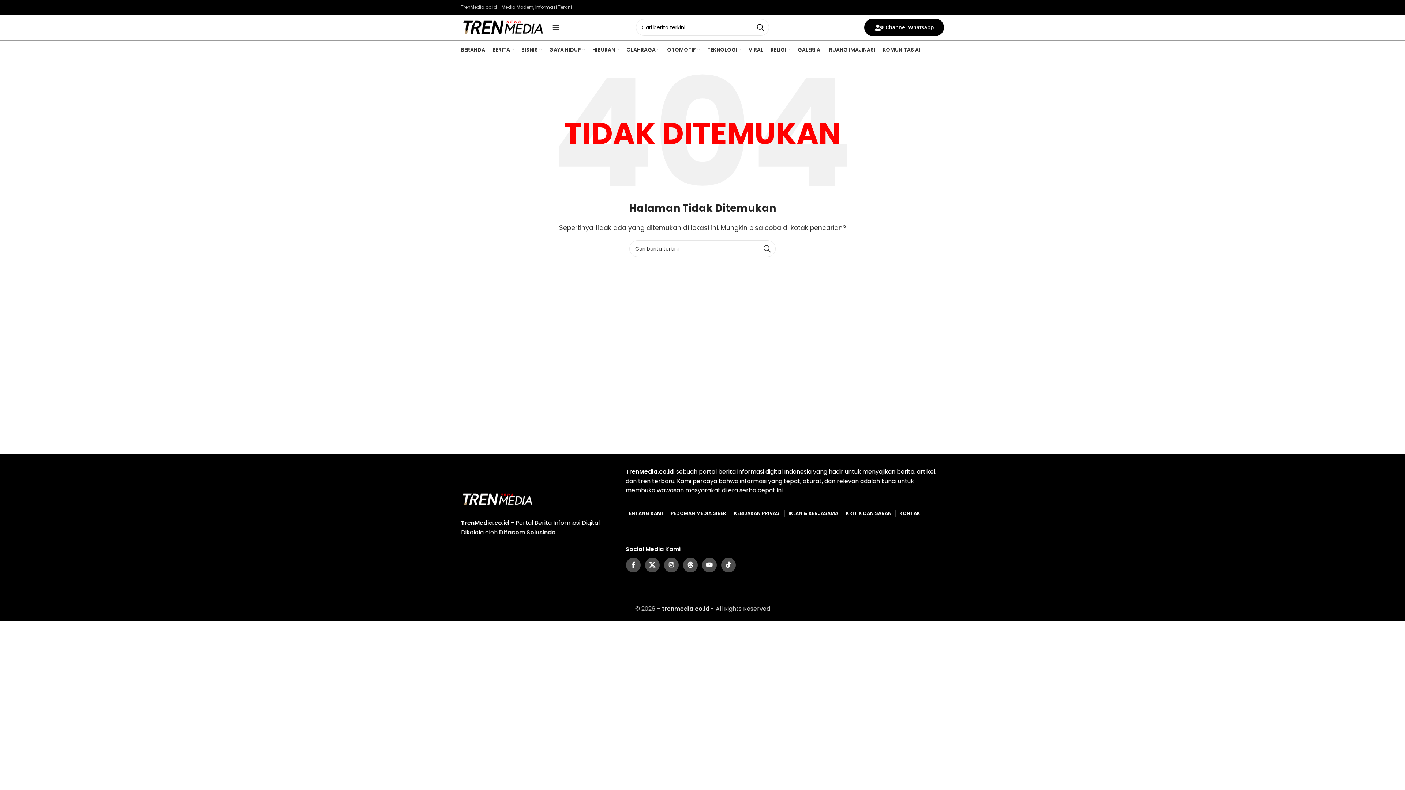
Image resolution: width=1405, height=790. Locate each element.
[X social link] (652, 565)
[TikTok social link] (728, 565)
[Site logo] (503, 27)
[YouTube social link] (709, 565)
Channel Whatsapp (909, 27)
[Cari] (760, 27)
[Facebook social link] (633, 565)
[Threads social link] (690, 565)
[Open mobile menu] (556, 27)
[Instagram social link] (671, 565)
